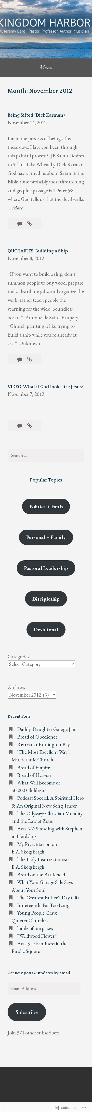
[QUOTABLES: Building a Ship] (29, 359)
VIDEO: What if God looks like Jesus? (46, 387)
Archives (16, 687)
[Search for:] (46, 455)
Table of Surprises (35, 928)
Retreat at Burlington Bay (43, 744)
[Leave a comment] (20, 223)
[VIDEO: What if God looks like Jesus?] (29, 425)
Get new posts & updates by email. (39, 973)
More (17, 208)
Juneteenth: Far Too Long (43, 905)
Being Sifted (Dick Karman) (36, 115)
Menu (46, 67)
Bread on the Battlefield (41, 874)
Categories (18, 656)
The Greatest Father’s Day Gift (48, 897)
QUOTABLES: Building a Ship (38, 251)
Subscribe (27, 1012)
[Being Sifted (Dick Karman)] (29, 223)
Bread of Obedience (38, 736)
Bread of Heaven (34, 775)
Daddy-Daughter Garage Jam (47, 729)
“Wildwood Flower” (37, 936)
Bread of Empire (33, 767)
